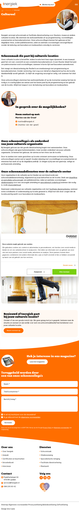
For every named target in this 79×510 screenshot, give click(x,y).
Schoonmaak (46, 451)
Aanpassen (38, 272)
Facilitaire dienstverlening (51, 462)
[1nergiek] (10, 4)
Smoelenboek (8, 462)
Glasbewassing (47, 455)
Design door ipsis (8, 509)
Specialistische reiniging (50, 459)
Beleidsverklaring (49, 505)
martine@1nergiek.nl (26, 121)
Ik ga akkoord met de (22, 417)
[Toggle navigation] (76, 4)
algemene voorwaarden (30, 417)
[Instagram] (45, 477)
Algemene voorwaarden (61, 427)
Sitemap (4, 505)
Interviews (6, 466)
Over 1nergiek (7, 451)
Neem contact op (13, 330)
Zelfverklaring (62, 505)
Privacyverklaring (35, 505)
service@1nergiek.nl (11, 483)
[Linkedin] (49, 477)
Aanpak (5, 455)
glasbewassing (7, 182)
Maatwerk (45, 466)
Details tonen (68, 265)
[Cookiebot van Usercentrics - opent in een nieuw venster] (68, 236)
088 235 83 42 (10, 486)
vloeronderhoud (14, 185)
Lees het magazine (37, 362)
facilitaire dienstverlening (59, 189)
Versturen (8, 423)
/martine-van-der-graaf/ (28, 125)
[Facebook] (41, 477)
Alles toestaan (64, 272)
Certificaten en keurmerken (13, 459)
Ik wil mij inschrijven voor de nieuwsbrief (20, 415)
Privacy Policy (47, 427)
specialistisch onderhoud (50, 182)
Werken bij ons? (48, 5)
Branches (9, 10)
